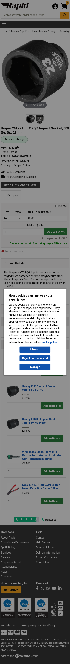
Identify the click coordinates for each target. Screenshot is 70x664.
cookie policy (49, 342)
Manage (35, 367)
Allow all (35, 349)
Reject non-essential (35, 358)
